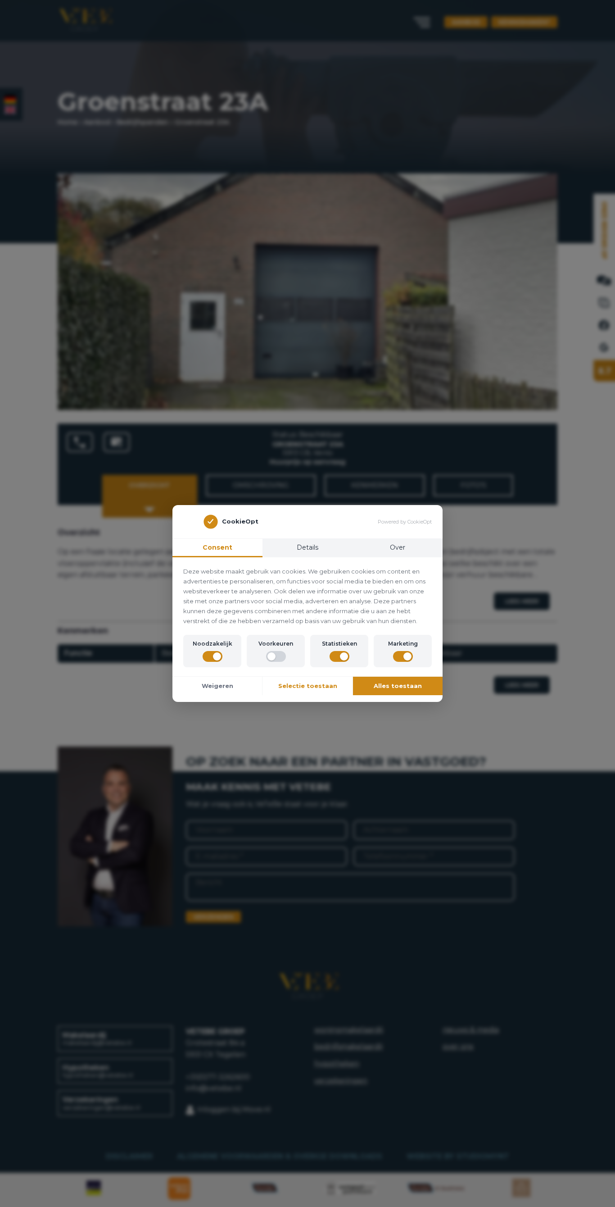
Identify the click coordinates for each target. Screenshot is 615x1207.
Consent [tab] (217, 547)
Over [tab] (397, 547)
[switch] (212, 656)
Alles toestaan (398, 685)
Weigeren (217, 685)
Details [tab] (307, 547)
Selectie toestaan (307, 685)
